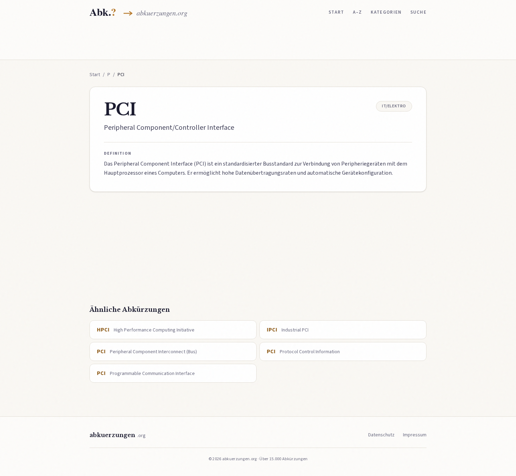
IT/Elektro (394, 106)
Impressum (414, 434)
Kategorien (386, 12)
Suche (418, 12)
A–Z (357, 12)
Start (336, 12)
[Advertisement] (258, 41)
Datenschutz (381, 434)
